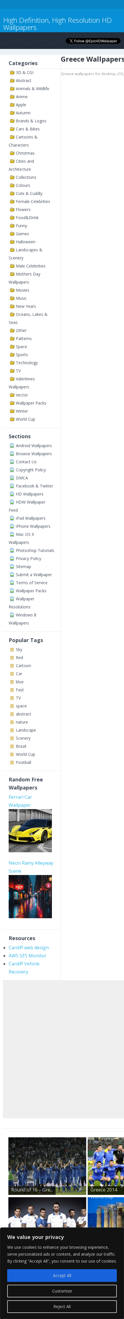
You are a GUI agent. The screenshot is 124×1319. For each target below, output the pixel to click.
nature (22, 722)
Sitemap (23, 566)
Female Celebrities (33, 201)
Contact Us (26, 461)
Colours (23, 185)
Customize (62, 1291)
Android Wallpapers (34, 445)
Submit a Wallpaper (34, 574)
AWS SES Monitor (27, 955)
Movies (22, 290)
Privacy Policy (28, 558)
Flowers (23, 209)
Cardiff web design (29, 947)
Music (21, 298)
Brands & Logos (31, 121)
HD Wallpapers (30, 494)
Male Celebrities (31, 266)
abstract (23, 714)
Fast (20, 689)
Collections (26, 177)
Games (22, 233)
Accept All (62, 1275)
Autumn (23, 112)
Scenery (23, 738)
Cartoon (23, 665)
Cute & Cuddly (29, 193)
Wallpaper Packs (31, 403)
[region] (62, 1273)
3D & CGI (24, 72)
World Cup (25, 419)
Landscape (26, 730)
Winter (22, 411)
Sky (19, 649)
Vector (22, 395)
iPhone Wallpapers (33, 526)
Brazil (21, 746)
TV (18, 370)
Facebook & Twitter (34, 486)
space (21, 706)
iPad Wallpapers (31, 518)
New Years (26, 306)
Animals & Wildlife (32, 88)
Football (23, 762)
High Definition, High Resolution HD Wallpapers (57, 23)
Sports (22, 354)
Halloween (25, 241)
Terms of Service (32, 582)
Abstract (23, 80)
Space (21, 346)
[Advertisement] (62, 1048)
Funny (21, 225)
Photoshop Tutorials (35, 550)
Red (19, 657)
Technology (27, 362)
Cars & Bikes (28, 129)
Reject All (62, 1306)
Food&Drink (27, 217)
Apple (21, 104)
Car (19, 673)
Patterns (24, 338)
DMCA (22, 478)
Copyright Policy (31, 469)
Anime (22, 96)
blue (20, 681)
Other (21, 330)
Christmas (25, 153)
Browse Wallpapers (34, 453)
